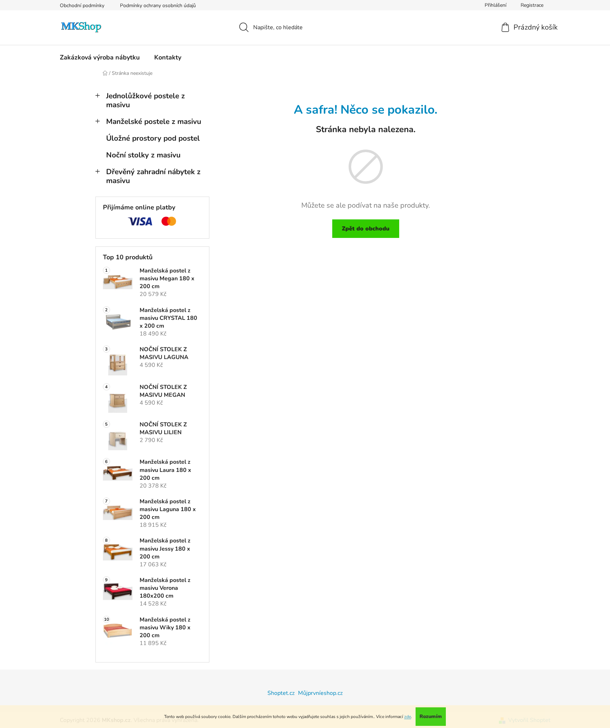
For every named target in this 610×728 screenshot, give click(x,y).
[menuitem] (100, 57)
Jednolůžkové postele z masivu (145, 100)
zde (407, 716)
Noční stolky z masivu (143, 155)
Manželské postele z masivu (153, 121)
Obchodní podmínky (82, 5)
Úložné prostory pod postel (153, 138)
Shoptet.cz (280, 693)
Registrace (532, 5)
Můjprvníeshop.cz (320, 693)
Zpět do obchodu (366, 229)
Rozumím (430, 716)
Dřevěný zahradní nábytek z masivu (153, 176)
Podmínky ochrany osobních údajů (158, 5)
